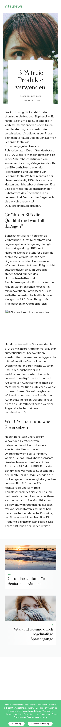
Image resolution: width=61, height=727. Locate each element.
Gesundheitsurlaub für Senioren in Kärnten (26, 581)
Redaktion (34, 100)
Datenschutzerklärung (40, 724)
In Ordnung (16, 724)
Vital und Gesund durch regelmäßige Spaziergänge (33, 634)
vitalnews (14, 6)
